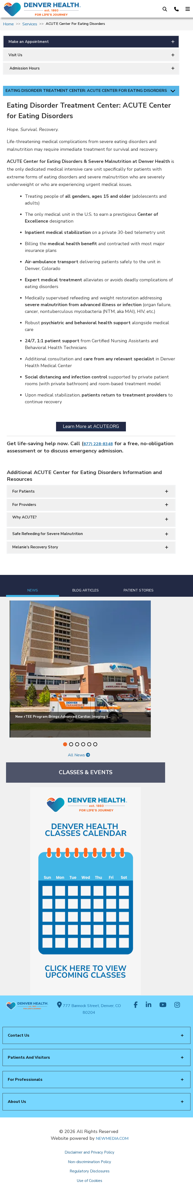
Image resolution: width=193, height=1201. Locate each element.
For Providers (24, 504)
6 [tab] (95, 744)
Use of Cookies (89, 1180)
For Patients (23, 491)
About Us (17, 1101)
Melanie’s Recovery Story (35, 547)
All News (77, 755)
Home (8, 24)
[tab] (32, 586)
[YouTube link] (162, 1005)
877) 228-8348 (98, 444)
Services (29, 24)
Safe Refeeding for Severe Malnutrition (47, 533)
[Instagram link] (177, 1005)
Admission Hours (24, 68)
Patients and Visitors (29, 1057)
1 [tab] (65, 744)
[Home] (45, 9)
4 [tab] (83, 744)
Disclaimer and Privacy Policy (89, 1152)
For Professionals (25, 1079)
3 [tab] (77, 744)
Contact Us (18, 1035)
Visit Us (15, 54)
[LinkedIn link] (148, 1005)
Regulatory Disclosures (90, 1171)
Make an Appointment (29, 41)
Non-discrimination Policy (89, 1161)
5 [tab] (89, 744)
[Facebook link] (136, 1005)
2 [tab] (71, 744)
